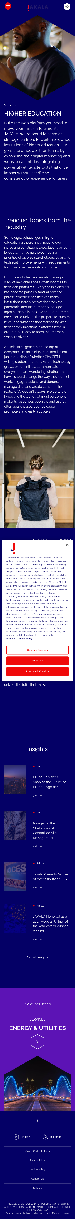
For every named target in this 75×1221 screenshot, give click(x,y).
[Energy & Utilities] (37, 1049)
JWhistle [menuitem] (37, 1188)
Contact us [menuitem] (37, 1178)
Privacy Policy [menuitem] (37, 1160)
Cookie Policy (24, 638)
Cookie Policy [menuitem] (37, 1169)
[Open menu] (8, 6)
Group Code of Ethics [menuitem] (37, 1151)
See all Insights (37, 957)
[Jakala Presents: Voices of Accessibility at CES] (37, 876)
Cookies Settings (37, 650)
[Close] (67, 544)
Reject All (37, 660)
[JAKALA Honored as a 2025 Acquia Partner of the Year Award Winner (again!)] (37, 922)
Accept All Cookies (37, 671)
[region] (37, 610)
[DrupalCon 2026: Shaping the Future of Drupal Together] (37, 781)
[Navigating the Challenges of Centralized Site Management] (37, 829)
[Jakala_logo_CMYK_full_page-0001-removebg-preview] (37, 8)
